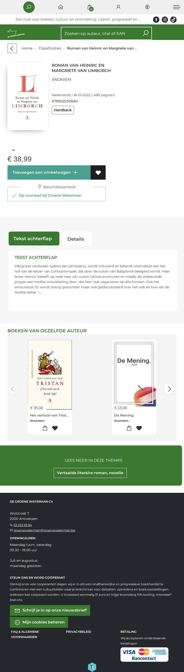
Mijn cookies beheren (43, 622)
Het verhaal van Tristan (50, 415)
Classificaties (50, 48)
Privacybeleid (78, 631)
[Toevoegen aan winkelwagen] (44, 428)
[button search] (145, 33)
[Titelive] (92, 667)
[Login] (118, 7)
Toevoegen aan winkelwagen (41, 172)
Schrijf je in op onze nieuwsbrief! (54, 610)
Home (27, 48)
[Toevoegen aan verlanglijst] (98, 172)
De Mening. (124, 415)
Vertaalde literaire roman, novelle (90, 473)
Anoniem (61, 79)
